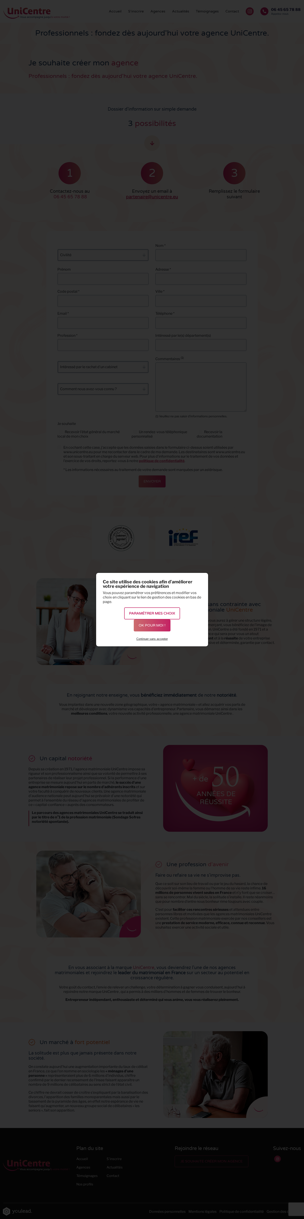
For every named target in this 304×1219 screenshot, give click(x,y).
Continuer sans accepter (152, 639)
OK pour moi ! (152, 625)
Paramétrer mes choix (152, 613)
